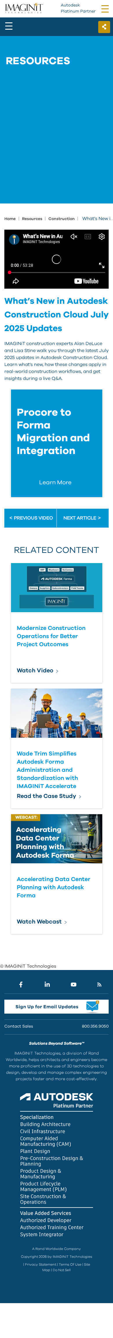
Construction (62, 219)
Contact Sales (18, 1026)
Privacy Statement (40, 1264)
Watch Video (35, 671)
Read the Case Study (46, 796)
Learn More (55, 482)
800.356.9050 (95, 1026)
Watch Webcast (39, 922)
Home (10, 219)
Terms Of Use (70, 1264)
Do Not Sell (62, 1270)
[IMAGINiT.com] (23, 8)
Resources (32, 219)
